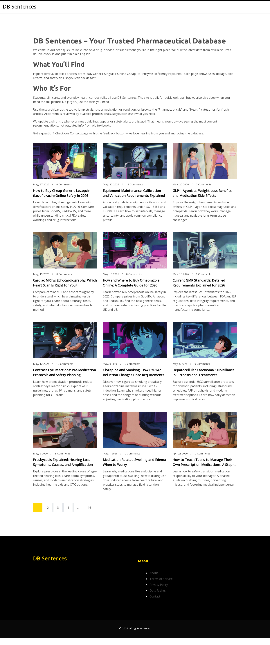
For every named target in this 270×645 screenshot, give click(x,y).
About (154, 573)
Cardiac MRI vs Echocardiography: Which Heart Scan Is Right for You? (65, 282)
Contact (155, 596)
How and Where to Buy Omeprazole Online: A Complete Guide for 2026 (131, 282)
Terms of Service (161, 579)
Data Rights (158, 591)
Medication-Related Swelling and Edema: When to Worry (135, 462)
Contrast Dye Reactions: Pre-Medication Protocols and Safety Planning (64, 372)
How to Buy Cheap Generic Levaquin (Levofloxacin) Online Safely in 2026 (61, 193)
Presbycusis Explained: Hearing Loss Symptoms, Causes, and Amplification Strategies (63, 462)
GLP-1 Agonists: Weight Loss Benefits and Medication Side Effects (202, 193)
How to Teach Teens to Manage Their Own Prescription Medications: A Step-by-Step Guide (203, 462)
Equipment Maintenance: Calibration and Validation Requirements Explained (134, 193)
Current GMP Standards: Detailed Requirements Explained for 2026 (199, 282)
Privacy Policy (159, 585)
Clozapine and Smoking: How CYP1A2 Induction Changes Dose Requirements (133, 372)
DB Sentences (19, 6)
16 (89, 508)
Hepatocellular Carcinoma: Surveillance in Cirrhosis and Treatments (203, 372)
